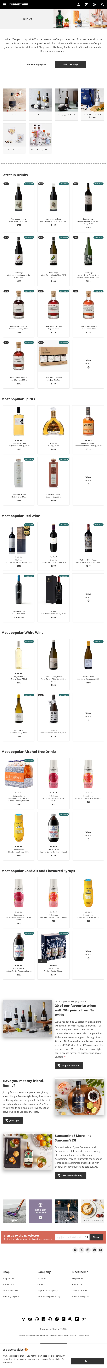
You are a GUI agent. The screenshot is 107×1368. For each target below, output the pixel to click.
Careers (41, 1284)
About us (41, 1278)
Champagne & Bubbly (67, 115)
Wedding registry (11, 1296)
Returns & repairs (80, 1296)
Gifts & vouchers (10, 1290)
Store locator (9, 1284)
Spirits (14, 115)
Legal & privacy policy (47, 1290)
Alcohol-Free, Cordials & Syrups (93, 116)
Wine (40, 115)
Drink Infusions (14, 150)
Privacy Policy (55, 1359)
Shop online (8, 1278)
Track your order (80, 1290)
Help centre (77, 1278)
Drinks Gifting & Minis (40, 150)
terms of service (78, 1335)
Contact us (77, 1284)
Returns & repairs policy (48, 1296)
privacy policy (63, 1335)
